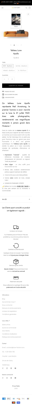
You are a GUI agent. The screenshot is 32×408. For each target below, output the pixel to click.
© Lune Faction (16, 386)
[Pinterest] (11, 368)
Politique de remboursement (11, 337)
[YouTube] (15, 368)
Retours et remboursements (11, 308)
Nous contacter (7, 305)
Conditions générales (9, 314)
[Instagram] (7, 368)
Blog (3, 299)
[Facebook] (2, 368)
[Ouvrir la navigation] (2, 7)
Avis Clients (6, 331)
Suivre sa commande (9, 328)
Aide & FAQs (6, 325)
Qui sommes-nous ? (8, 302)
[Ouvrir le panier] (29, 8)
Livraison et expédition (9, 311)
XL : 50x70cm (22, 70)
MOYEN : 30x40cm (21, 66)
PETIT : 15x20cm (7, 66)
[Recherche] (26, 7)
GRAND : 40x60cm (9, 70)
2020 (16, 388)
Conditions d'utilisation (9, 334)
